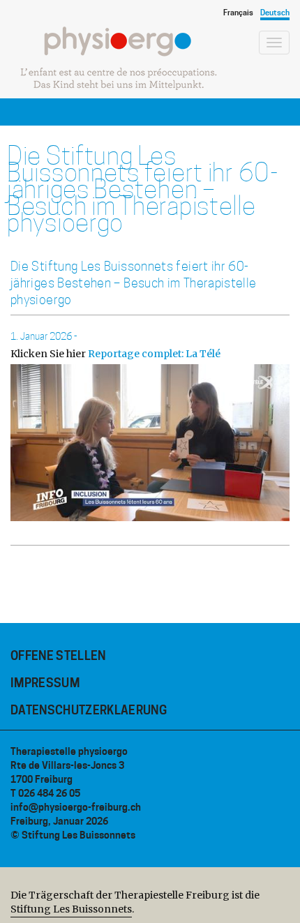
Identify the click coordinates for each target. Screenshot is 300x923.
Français (238, 12)
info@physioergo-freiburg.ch (75, 807)
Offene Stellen (58, 656)
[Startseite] (118, 58)
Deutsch (275, 12)
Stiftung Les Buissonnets (71, 909)
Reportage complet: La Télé (154, 353)
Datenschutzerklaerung (88, 710)
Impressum (45, 683)
